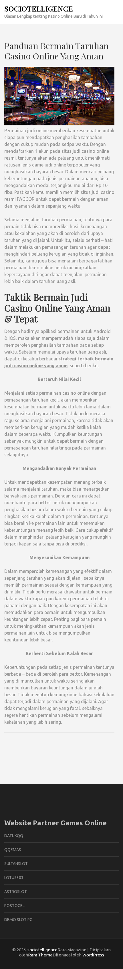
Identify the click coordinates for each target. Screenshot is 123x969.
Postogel (14, 905)
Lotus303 (13, 877)
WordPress (93, 954)
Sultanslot (16, 863)
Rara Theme (40, 954)
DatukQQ (13, 835)
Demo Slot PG (18, 919)
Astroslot (15, 891)
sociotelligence (38, 8)
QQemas (12, 849)
